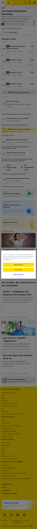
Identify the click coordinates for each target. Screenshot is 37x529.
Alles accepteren (18, 264)
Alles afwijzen (18, 269)
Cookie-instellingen (18, 274)
